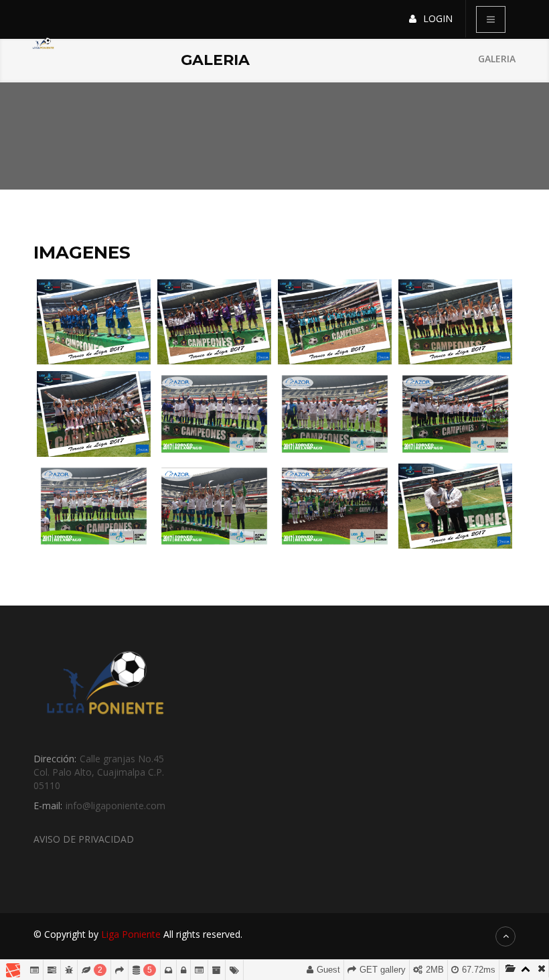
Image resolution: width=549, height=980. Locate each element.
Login (438, 18)
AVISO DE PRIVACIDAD (83, 839)
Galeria (497, 58)
